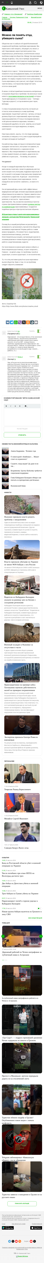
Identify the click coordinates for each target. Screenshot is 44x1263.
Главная (4, 17)
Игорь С (20, 357)
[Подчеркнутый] (15, 406)
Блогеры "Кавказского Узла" (19, 17)
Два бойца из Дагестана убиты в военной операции (20, 884)
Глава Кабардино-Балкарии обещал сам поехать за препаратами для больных (26, 478)
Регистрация (22, 429)
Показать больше (22, 1203)
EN (7, 2)
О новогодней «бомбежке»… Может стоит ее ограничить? (25, 457)
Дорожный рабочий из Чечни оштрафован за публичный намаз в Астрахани (22, 953)
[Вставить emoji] (25, 406)
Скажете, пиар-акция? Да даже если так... (24, 464)
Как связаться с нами (18, 1224)
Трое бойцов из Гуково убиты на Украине (20, 893)
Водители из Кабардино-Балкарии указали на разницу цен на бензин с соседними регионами (20, 600)
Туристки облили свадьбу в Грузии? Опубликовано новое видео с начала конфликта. (18, 1120)
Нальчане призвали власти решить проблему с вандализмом (19, 518)
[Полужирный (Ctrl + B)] (6, 406)
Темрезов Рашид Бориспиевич (17, 789)
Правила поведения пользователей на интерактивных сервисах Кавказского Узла (22, 1248)
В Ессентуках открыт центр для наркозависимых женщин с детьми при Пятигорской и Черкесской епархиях (20, 216)
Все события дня (35, 918)
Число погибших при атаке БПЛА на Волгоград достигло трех (18, 874)
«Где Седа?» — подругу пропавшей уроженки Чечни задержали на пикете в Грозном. (22, 1039)
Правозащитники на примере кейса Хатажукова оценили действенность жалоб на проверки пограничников (20, 687)
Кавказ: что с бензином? (13, 14)
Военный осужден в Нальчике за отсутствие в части (18, 646)
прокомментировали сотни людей (21, 96)
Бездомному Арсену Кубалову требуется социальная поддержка (26, 471)
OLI (19, 331)
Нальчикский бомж (18, 486)
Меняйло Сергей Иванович (16, 818)
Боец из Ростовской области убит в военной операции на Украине (21, 864)
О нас (3, 1224)
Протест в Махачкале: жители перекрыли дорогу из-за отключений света (20, 1077)
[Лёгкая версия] (12, 3)
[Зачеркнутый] (19, 406)
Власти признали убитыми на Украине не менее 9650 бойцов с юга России (21, 563)
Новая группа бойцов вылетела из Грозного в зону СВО (22, 913)
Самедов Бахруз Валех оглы (16, 847)
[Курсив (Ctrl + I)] (10, 406)
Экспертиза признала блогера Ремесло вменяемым (21, 738)
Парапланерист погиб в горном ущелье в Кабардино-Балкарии (20, 902)
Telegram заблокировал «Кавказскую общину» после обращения (18, 1158)
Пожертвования (37, 1224)
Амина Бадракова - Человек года (23, 451)
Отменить (22, 435)
